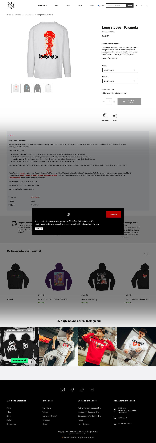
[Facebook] (72, 390)
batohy (54, 175)
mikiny (35, 175)
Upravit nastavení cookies (78, 434)
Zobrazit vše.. (11, 424)
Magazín (45, 424)
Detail (32, 296)
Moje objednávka (83, 424)
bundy (41, 175)
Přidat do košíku (131, 101)
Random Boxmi (15, 177)
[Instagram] (63, 390)
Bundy (9, 416)
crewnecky (28, 175)
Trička (9, 408)
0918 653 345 (122, 418)
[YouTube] (92, 390)
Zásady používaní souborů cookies (89, 416)
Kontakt (80, 420)
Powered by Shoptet (88, 437)
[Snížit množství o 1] (104, 102)
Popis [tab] (11, 135)
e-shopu (22, 173)
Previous (145, 254)
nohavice (47, 175)
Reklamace (46, 420)
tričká (21, 175)
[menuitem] (44, 5)
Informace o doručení (49, 416)
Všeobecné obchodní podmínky (88, 412)
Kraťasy (9, 420)
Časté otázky (46, 408)
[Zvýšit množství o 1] (114, 102)
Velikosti (45, 412)
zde (97, 224)
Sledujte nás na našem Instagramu (79, 321)
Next (148, 254)
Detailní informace (109, 58)
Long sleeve (35, 197)
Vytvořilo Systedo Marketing (72, 437)
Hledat (130, 6)
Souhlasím (113, 214)
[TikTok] (82, 390)
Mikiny (9, 412)
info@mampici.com (124, 423)
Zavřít (134, 124)
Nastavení (39, 229)
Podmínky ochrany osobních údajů (89, 408)
